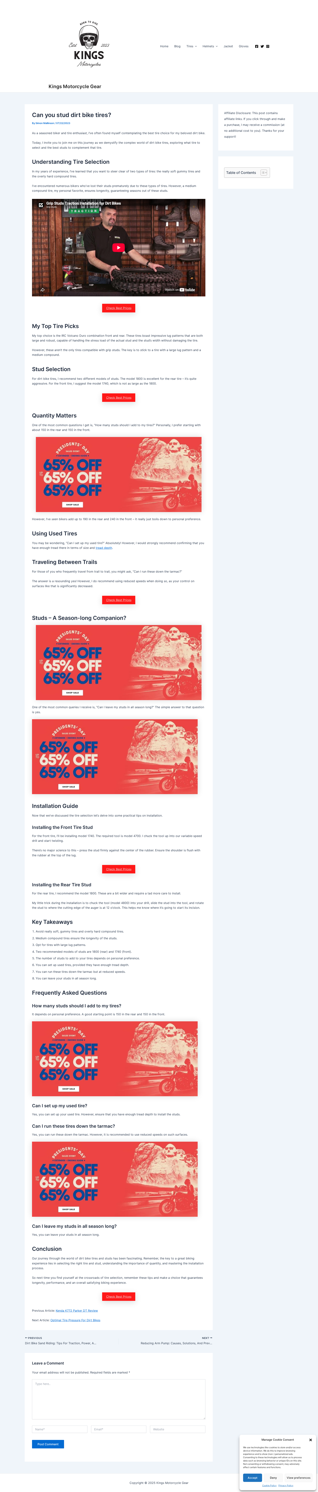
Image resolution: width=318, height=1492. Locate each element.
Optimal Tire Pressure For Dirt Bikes (75, 1320)
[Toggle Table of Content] (262, 172)
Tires (189, 46)
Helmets (208, 46)
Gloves (243, 46)
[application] (195, 46)
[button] (310, 1440)
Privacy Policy (285, 1485)
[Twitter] (262, 46)
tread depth (104, 548)
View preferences (298, 1477)
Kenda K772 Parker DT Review (77, 1310)
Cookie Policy (269, 1485)
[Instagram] (267, 46)
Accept (252, 1477)
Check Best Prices (118, 308)
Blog (177, 46)
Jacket (228, 46)
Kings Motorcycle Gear (75, 86)
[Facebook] (256, 46)
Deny (273, 1477)
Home (164, 46)
